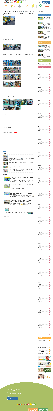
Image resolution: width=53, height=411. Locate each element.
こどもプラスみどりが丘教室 (42, 349)
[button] (50, 11)
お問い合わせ (46, 2)
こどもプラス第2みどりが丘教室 (43, 353)
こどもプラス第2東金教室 (42, 347)
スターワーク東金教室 (41, 351)
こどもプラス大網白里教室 (42, 342)
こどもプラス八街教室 (41, 340)
